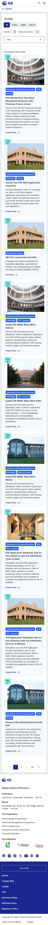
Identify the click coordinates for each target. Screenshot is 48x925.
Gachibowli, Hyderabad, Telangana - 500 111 (22, 797)
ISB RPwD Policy (9, 903)
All (7, 25)
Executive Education (11, 833)
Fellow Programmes (11, 826)
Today (14, 25)
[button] (38, 767)
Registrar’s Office (10, 909)
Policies (30, 922)
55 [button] (32, 767)
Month (32, 25)
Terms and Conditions (11, 922)
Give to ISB (24, 868)
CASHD (5, 886)
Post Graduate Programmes (14, 819)
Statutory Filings (9, 897)
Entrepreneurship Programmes (15, 830)
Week (23, 25)
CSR (4, 892)
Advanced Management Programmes (18, 822)
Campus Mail (8, 881)
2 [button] (21, 767)
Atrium (5, 875)
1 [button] (15, 767)
